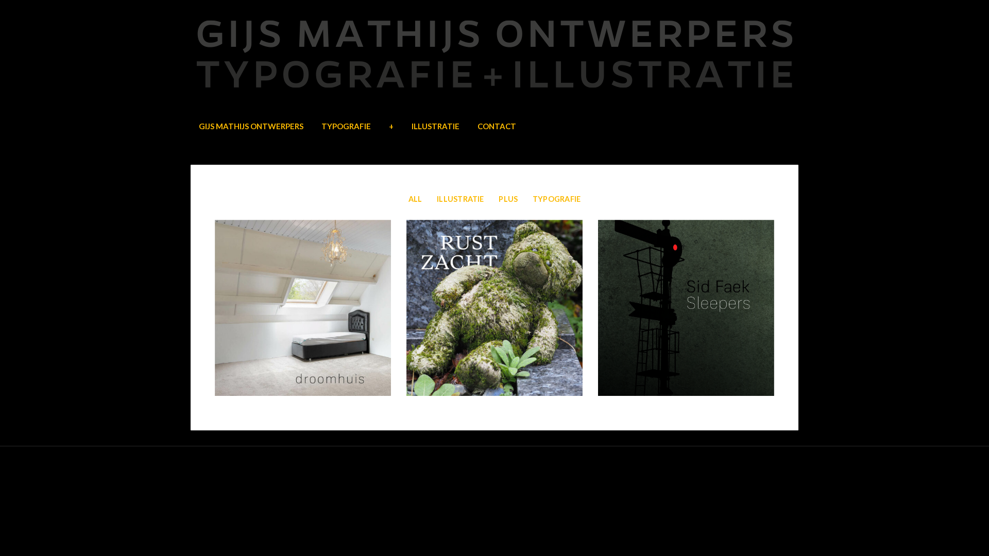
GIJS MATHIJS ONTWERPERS (251, 126)
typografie (557, 199)
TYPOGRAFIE (346, 126)
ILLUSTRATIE (435, 126)
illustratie (460, 199)
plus (508, 199)
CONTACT (497, 126)
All (415, 199)
